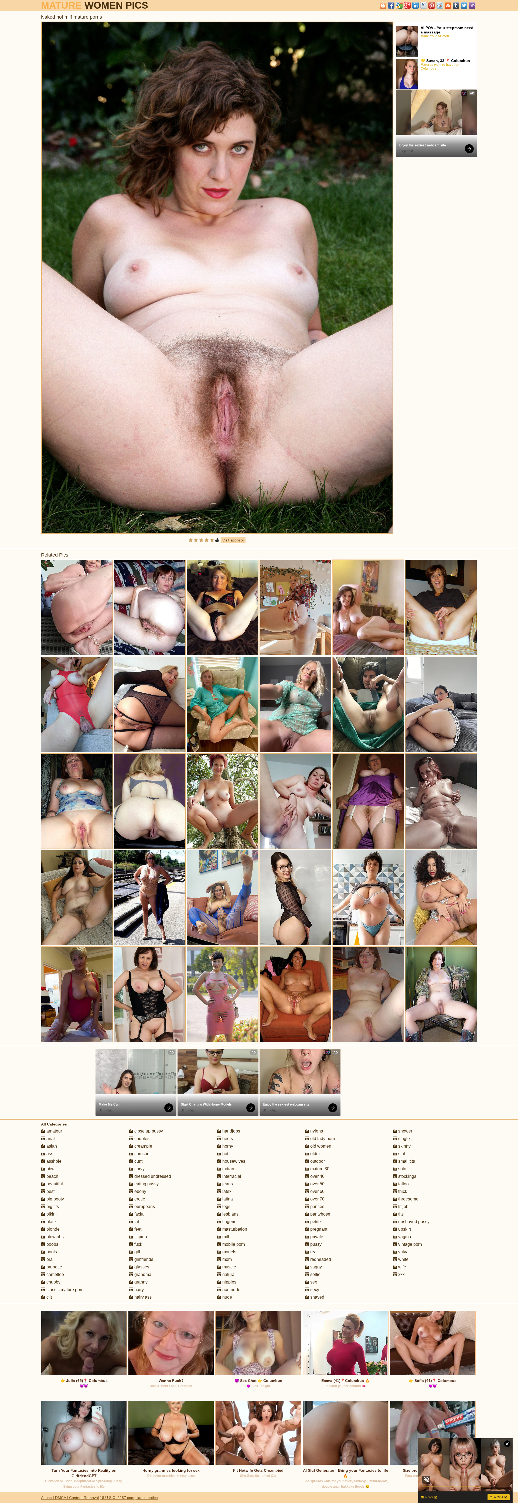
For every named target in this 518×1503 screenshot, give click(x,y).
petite (315, 1221)
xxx (401, 1274)
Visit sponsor (233, 540)
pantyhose (319, 1214)
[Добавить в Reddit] (440, 5)
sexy (314, 1289)
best (49, 1191)
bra (49, 1259)
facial (139, 1214)
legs (225, 1206)
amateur (53, 1131)
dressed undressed (152, 1176)
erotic (139, 1199)
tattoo (403, 1184)
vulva (402, 1252)
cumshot (142, 1153)
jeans (227, 1184)
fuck (137, 1244)
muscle (228, 1267)
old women (320, 1146)
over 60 (317, 1191)
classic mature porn (64, 1289)
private (316, 1236)
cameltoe (54, 1274)
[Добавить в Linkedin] (415, 5)
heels (227, 1138)
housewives (233, 1161)
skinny (404, 1146)
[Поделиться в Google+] (407, 5)
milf (225, 1236)
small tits (406, 1161)
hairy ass (142, 1297)
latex (226, 1191)
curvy (139, 1168)
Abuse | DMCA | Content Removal (70, 1497)
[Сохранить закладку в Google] (399, 5)
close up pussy (148, 1131)
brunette (53, 1267)
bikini (51, 1214)
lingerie (229, 1221)
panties (316, 1206)
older (314, 1153)
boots (51, 1252)
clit (48, 1297)
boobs (51, 1244)
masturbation (234, 1229)
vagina (404, 1236)
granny (140, 1282)
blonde (52, 1229)
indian (227, 1168)
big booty (54, 1199)
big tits (52, 1206)
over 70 (317, 1199)
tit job (402, 1206)
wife (401, 1267)
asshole (53, 1161)
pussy (315, 1244)
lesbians (229, 1214)
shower (404, 1131)
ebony (139, 1191)
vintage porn (409, 1244)
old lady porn (322, 1138)
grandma (142, 1274)
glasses (141, 1267)
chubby (52, 1282)
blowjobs (54, 1236)
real (313, 1252)
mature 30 (319, 1168)
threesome (407, 1199)
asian (51, 1146)
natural (228, 1274)
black (51, 1221)
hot (224, 1153)
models (228, 1252)
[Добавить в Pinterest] (431, 5)
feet (137, 1229)
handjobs (230, 1131)
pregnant (318, 1229)
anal (50, 1138)
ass (49, 1153)
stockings (406, 1176)
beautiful (54, 1184)
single (403, 1138)
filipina (140, 1236)
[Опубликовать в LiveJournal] (423, 5)
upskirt (404, 1229)
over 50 (317, 1184)
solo (401, 1168)
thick (402, 1191)
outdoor (317, 1161)
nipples (228, 1282)
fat (136, 1221)
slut (401, 1153)
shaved (316, 1297)
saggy (315, 1267)
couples (141, 1138)
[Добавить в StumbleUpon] (448, 5)
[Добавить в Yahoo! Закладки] (472, 5)
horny (227, 1146)
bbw (49, 1168)
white (402, 1259)
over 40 (317, 1176)
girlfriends (143, 1259)
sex (313, 1282)
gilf (136, 1252)
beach (51, 1176)
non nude (230, 1289)
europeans (144, 1206)
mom (226, 1259)
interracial (231, 1176)
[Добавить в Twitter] (464, 5)
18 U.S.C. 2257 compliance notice (129, 1497)
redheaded (320, 1259)
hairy (138, 1289)
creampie (142, 1146)
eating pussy (146, 1184)
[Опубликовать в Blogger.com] (383, 5)
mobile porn (233, 1244)
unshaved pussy (413, 1221)
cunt (137, 1161)
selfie (315, 1274)
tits (400, 1214)
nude (226, 1297)
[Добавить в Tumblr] (456, 5)
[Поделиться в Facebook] (391, 5)
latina (227, 1199)
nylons (316, 1131)
